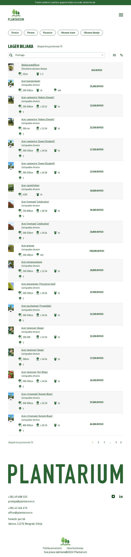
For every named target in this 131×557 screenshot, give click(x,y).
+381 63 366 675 (17, 508)
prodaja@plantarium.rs (21, 501)
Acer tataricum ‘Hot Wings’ (34, 372)
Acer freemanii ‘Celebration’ (35, 201)
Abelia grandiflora (30, 65)
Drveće (15, 32)
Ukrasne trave (68, 32)
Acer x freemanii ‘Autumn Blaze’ (37, 394)
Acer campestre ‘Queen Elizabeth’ (38, 141)
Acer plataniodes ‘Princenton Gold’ (38, 284)
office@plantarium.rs (20, 512)
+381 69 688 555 (17, 496)
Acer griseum (27, 245)
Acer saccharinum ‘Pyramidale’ (36, 306)
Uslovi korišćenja (75, 548)
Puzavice (47, 32)
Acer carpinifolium (30, 185)
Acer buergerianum (30, 81)
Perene (31, 32)
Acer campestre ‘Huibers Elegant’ (37, 97)
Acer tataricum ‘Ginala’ (32, 328)
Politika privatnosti (52, 548)
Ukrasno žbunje (92, 32)
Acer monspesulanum (31, 262)
